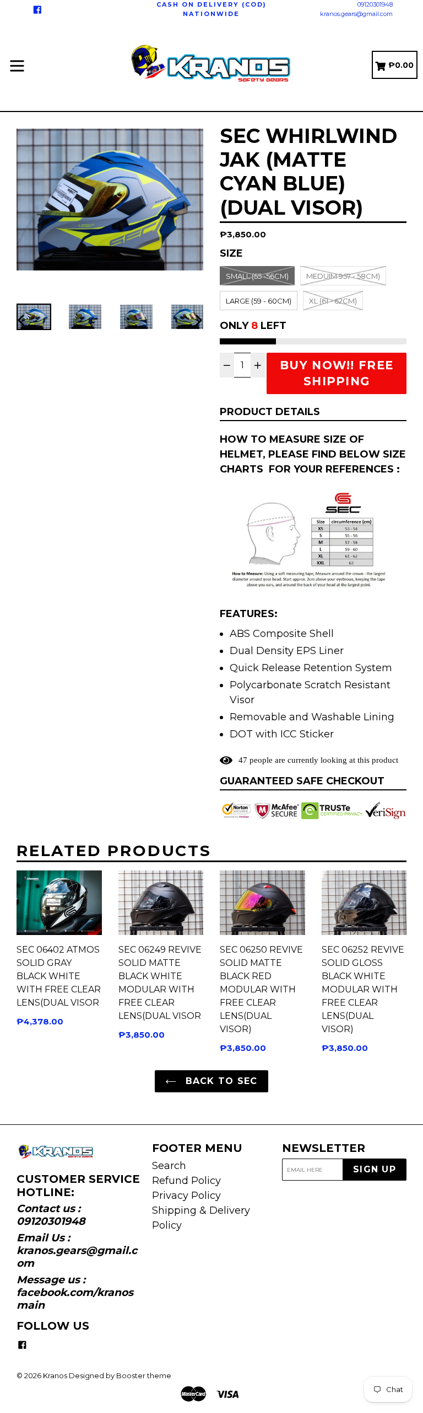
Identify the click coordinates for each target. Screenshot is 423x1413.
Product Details (270, 412)
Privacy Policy (186, 1195)
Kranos (55, 1375)
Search (169, 1166)
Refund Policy (186, 1181)
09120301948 (375, 4)
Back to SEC (219, 1081)
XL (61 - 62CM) (333, 300)
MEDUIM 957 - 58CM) (343, 276)
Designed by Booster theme (120, 1375)
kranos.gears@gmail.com (356, 14)
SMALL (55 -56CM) (257, 276)
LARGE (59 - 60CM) (258, 300)
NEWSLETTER (323, 1148)
